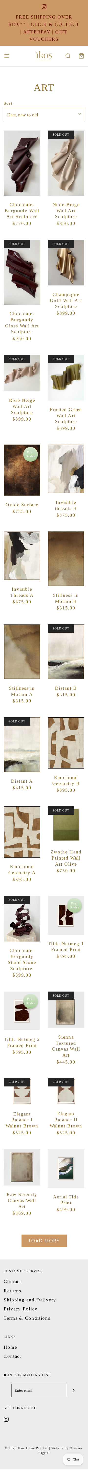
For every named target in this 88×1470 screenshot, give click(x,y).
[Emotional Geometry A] (22, 832)
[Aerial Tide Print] (66, 1168)
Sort (8, 103)
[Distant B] (66, 651)
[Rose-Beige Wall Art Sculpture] (22, 373)
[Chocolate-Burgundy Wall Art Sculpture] (22, 163)
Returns (12, 1290)
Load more (44, 1240)
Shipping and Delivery (30, 1299)
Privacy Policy (21, 1308)
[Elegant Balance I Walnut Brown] (22, 1091)
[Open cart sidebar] (81, 56)
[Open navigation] (6, 56)
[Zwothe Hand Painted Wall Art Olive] (66, 824)
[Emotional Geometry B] (66, 743)
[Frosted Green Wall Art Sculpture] (66, 378)
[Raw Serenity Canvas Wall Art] (22, 1167)
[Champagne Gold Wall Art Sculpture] (66, 263)
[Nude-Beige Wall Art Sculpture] (66, 163)
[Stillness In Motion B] (66, 558)
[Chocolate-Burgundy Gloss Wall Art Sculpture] (22, 272)
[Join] (73, 1390)
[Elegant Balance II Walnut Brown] (66, 1091)
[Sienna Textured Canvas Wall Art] (66, 1010)
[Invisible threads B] (66, 469)
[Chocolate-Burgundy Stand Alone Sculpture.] (22, 919)
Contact (12, 1281)
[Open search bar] (68, 56)
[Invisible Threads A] (22, 555)
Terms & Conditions (27, 1318)
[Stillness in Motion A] (22, 651)
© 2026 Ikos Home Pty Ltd (26, 1448)
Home (10, 1347)
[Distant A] (22, 744)
